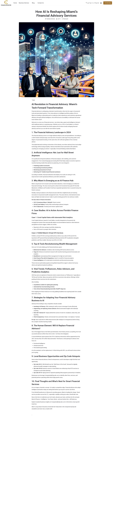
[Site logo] (6, 2)
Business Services (24, 3)
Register (97, 3)
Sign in (91, 3)
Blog (33, 3)
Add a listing (108, 2)
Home (15, 3)
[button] (86, 3)
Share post (65, 18)
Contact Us (41, 3)
